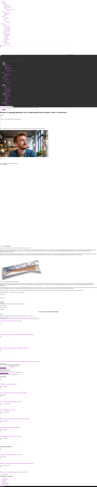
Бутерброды (6, 35)
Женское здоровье (7, 6)
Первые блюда (7, 39)
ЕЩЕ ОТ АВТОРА (18, 320)
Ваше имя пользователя (14, 365)
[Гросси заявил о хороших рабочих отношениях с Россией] (6, 345)
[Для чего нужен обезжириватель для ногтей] (3, 399)
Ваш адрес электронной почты (16, 372)
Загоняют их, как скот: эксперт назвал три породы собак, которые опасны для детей (23, 318)
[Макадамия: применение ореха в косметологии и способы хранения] (3, 461)
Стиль (5, 15)
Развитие (6, 14)
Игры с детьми (7, 13)
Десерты (6, 37)
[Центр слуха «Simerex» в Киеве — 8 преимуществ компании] (3, 416)
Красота (3, 24)
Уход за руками (7, 30)
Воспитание (6, 12)
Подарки (6, 17)
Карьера (3, 23)
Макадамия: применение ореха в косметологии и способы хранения (16, 463)
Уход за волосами (7, 27)
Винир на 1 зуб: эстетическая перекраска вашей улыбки (14, 472)
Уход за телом (7, 31)
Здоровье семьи (7, 7)
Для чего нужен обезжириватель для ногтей (10, 401)
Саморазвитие (7, 43)
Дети (3, 11)
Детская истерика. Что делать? (7, 409)
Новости (4, 2)
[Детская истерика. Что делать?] (3, 407)
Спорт (5, 8)
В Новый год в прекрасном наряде (8, 384)
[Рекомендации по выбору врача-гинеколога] (3, 433)
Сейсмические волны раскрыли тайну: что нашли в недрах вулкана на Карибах (19, 361)
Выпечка (6, 36)
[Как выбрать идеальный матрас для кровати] (3, 452)
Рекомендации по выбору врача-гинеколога (11, 436)
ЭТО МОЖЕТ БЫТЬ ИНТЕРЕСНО (7, 320)
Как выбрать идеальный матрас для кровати (11, 454)
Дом (5, 20)
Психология (4, 41)
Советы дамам (7, 25)
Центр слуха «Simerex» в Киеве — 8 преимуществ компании (14, 418)
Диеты (5, 5)
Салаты (5, 40)
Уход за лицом (7, 28)
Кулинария (4, 32)
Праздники (6, 18)
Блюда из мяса (7, 33)
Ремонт (8, 21)
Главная (3, 1)
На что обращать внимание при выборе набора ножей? (13, 392)
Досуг (3, 16)
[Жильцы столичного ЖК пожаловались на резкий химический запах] (6, 332)
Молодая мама (7, 4)
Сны (5, 19)
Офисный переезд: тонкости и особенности (10, 427)
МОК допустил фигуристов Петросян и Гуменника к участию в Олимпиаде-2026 (23, 317)
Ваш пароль (12, 366)
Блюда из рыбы (7, 34)
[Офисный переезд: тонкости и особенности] (3, 425)
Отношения (6, 42)
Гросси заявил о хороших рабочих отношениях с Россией (14, 348)
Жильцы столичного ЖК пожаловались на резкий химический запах (17, 334)
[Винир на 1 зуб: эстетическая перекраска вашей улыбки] (3, 469)
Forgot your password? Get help (5, 369)
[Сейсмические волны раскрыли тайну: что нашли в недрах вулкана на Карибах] (6, 359)
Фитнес (8, 10)
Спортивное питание (11, 9)
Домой (1, 107)
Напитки (6, 38)
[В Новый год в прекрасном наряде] (3, 381)
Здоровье (4, 3)
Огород (8, 22)
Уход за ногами (7, 29)
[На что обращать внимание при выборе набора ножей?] (3, 390)
